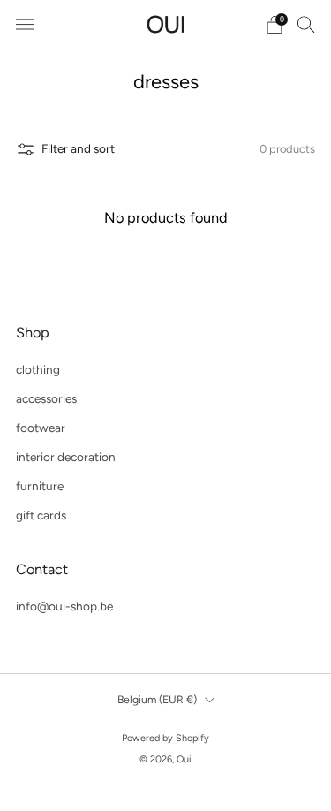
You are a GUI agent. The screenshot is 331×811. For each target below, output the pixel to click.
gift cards (41, 515)
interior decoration (66, 457)
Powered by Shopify (165, 738)
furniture (40, 486)
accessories (46, 398)
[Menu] (25, 25)
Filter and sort (78, 148)
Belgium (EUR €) (157, 699)
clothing (38, 369)
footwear (40, 428)
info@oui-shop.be (64, 606)
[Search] (306, 24)
